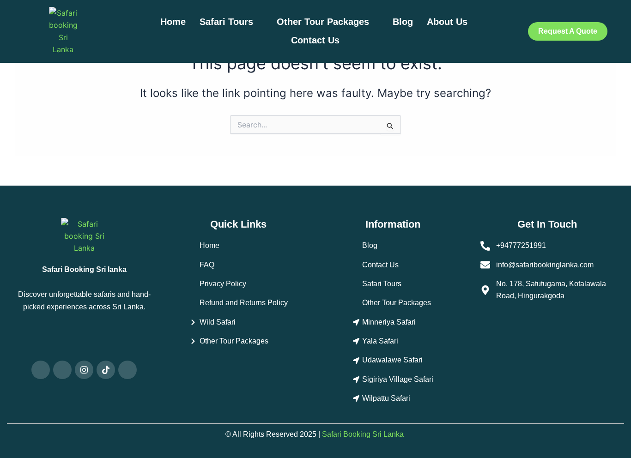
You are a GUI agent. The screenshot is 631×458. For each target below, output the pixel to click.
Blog (403, 22)
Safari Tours (226, 22)
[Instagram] (84, 370)
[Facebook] (62, 370)
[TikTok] (106, 370)
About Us (448, 22)
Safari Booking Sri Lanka (363, 434)
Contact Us (315, 40)
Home (173, 22)
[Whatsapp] (40, 370)
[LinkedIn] (127, 370)
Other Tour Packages (323, 22)
